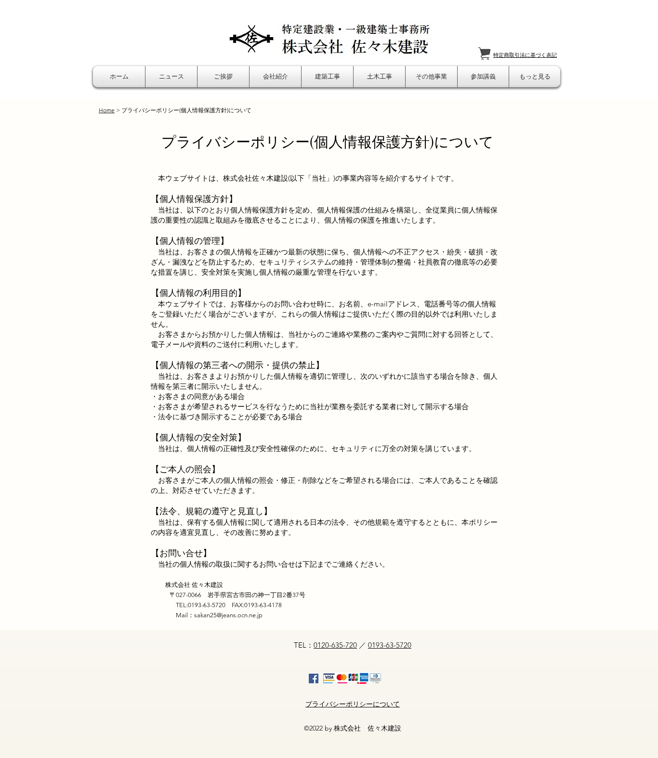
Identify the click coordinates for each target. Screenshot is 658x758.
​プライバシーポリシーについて (352, 704)
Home (107, 110)
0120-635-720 (335, 645)
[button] (171, 76)
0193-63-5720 (389, 645)
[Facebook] (313, 678)
